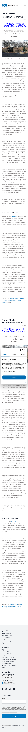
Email (3, 698)
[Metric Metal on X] (6, 689)
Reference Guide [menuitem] (6, 651)
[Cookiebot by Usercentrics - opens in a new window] (20, 350)
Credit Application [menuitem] (6, 655)
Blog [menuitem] (3, 643)
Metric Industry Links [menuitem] (7, 663)
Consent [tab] (5, 354)
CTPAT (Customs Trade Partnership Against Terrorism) (13, 300)
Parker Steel (14, 216)
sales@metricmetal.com (9, 683)
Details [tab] (14, 354)
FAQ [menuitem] (3, 650)
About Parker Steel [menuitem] (6, 633)
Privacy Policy (18, 725)
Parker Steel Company (8, 674)
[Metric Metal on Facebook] (2, 689)
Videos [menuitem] (3, 667)
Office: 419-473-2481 (8, 680)
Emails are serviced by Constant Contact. (9, 712)
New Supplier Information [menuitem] (8, 657)
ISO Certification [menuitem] (6, 637)
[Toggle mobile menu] (25, 5)
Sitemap (13, 725)
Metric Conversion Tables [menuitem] (8, 661)
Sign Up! (14, 716)
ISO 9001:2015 (14, 299)
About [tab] (23, 354)
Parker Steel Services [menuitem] (7, 635)
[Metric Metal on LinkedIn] (10, 689)
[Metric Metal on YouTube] (14, 689)
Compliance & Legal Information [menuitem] (10, 641)
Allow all (14, 377)
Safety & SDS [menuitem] (5, 639)
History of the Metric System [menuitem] (9, 665)
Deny (14, 381)
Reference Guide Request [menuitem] (8, 653)
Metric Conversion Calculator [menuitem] (9, 659)
